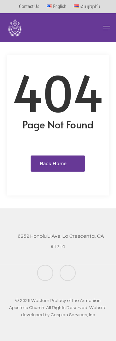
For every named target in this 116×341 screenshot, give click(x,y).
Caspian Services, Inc (73, 315)
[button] (106, 28)
